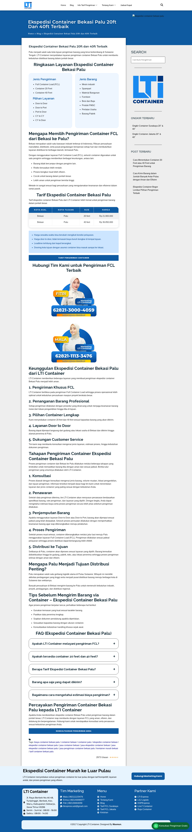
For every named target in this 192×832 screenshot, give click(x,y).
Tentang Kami (108, 5)
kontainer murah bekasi (107, 748)
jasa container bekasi (69, 745)
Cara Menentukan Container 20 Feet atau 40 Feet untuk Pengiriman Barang (147, 163)
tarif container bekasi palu (42, 751)
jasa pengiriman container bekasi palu (77, 748)
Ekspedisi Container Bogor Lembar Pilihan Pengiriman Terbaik (145, 190)
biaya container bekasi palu (47, 742)
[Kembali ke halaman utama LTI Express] (40, 5)
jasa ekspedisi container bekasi (95, 745)
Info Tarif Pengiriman (86, 5)
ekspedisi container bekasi (105, 742)
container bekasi (69, 742)
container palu (84, 742)
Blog (72, 5)
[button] (160, 5)
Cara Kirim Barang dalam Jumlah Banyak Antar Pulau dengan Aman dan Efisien (146, 176)
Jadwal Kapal (126, 5)
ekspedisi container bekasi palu (43, 745)
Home (63, 5)
